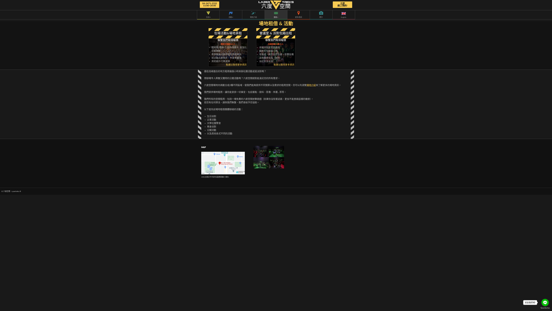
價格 (275, 17)
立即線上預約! (342, 4)
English (344, 17)
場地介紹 (253, 17)
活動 (230, 17)
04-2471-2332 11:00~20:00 (209, 4)
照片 (321, 17)
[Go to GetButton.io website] (545, 308)
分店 (207, 17)
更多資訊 (298, 17)
